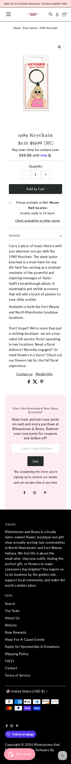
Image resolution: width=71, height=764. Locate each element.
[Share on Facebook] (29, 382)
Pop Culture (30, 28)
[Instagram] (34, 493)
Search (10, 604)
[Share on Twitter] (35, 382)
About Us (12, 618)
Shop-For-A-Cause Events (25, 639)
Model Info (44, 374)
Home (17, 28)
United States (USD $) (28, 691)
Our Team (12, 611)
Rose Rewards (15, 632)
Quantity (35, 166)
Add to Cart (35, 189)
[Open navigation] (8, 14)
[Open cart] (64, 14)
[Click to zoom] (59, 47)
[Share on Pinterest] (41, 382)
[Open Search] (50, 14)
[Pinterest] (45, 493)
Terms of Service (17, 675)
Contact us (24, 374)
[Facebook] (24, 493)
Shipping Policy (16, 654)
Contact (11, 668)
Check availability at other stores (37, 220)
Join (35, 461)
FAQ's (9, 661)
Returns (11, 625)
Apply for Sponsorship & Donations (32, 646)
